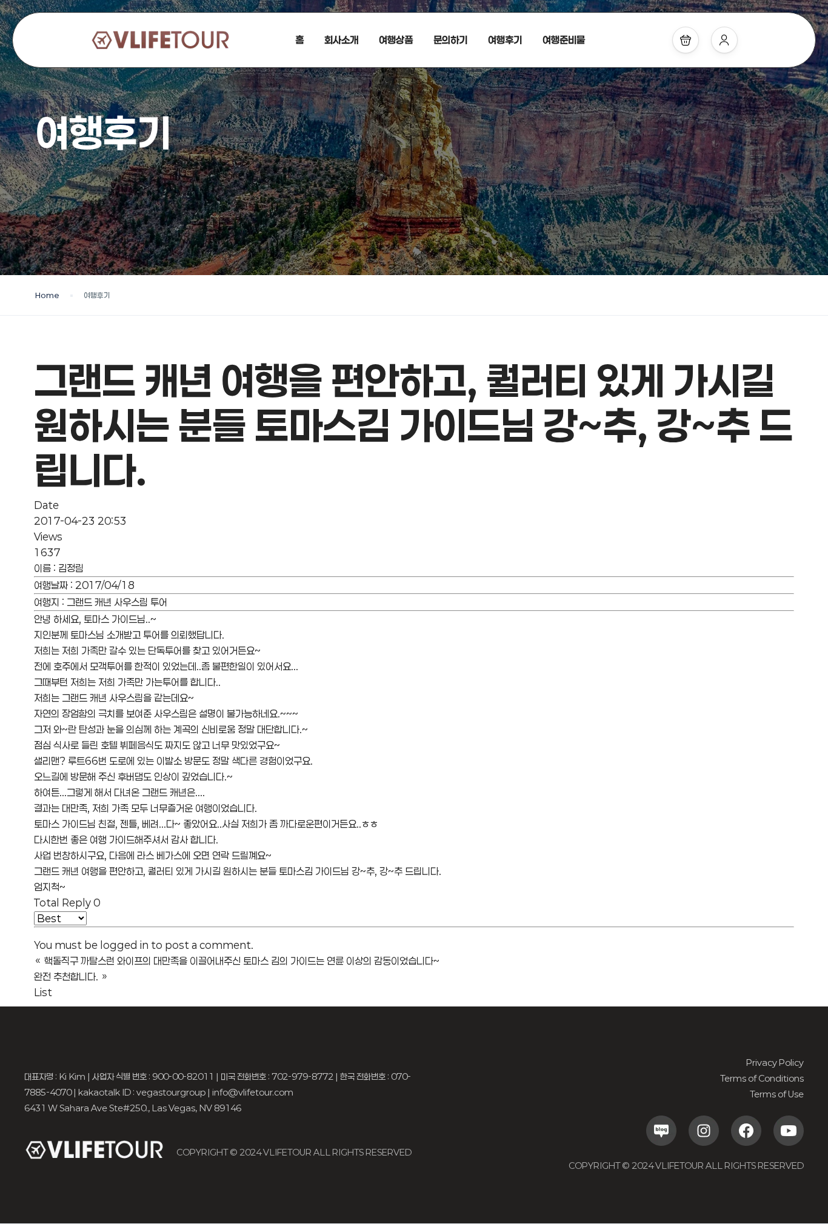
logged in (124, 945)
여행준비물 (564, 39)
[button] (685, 40)
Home (47, 295)
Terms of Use (777, 1094)
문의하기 (450, 39)
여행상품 (396, 39)
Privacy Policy (775, 1062)
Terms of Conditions (762, 1078)
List (43, 992)
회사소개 (341, 39)
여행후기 (505, 39)
